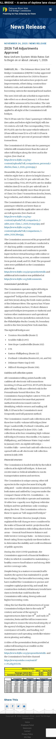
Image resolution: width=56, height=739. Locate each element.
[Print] (6, 706)
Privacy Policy (27, 734)
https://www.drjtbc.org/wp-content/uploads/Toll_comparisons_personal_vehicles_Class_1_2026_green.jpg (27, 163)
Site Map (27, 737)
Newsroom (27, 728)
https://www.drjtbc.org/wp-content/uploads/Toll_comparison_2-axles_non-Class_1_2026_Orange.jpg (22, 220)
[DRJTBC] (17, 9)
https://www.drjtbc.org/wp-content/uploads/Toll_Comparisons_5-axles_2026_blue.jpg (23, 231)
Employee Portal (27, 725)
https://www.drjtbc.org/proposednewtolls (25, 272)
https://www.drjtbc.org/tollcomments (22, 279)
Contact (27, 731)
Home (27, 722)
